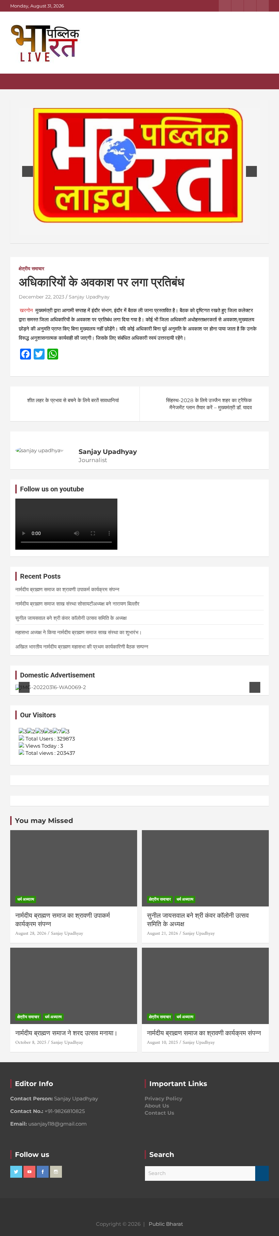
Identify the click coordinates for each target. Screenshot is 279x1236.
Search (262, 1173)
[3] (143, 229)
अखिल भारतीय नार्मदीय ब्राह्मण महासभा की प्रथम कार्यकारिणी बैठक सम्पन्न (81, 646)
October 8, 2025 (30, 1042)
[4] (150, 229)
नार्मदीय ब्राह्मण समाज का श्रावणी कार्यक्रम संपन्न (204, 1033)
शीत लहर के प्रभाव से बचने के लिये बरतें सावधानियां (73, 400)
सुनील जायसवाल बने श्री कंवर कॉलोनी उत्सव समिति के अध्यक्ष (71, 618)
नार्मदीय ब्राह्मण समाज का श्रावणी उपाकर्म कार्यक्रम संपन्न (67, 589)
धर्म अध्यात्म (25, 899)
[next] (251, 171)
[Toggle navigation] (18, 81)
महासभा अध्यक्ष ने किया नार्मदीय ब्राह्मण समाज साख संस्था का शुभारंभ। (86, 632)
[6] (157, 684)
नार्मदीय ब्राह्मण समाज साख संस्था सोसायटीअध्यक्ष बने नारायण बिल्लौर (77, 603)
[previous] (27, 171)
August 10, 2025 (162, 1042)
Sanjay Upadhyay (89, 297)
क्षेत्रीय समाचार (31, 268)
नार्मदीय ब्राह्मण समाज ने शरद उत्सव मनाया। (66, 1033)
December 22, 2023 (41, 297)
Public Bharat (166, 1224)
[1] (129, 229)
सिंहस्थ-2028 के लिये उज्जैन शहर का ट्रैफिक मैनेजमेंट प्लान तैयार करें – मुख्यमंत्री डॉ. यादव (209, 404)
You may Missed (44, 821)
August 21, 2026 (162, 933)
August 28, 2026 (30, 933)
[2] (136, 229)
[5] (150, 684)
